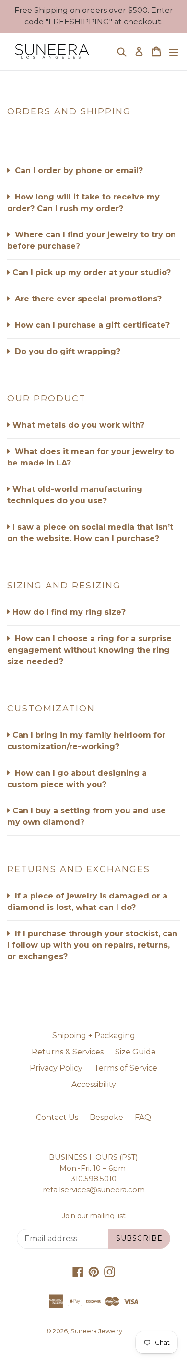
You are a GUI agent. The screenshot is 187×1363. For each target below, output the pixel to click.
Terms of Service (125, 1068)
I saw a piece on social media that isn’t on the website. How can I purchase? (90, 532)
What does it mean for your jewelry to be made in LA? (90, 457)
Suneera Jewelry (96, 1331)
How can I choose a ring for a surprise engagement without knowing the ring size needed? (89, 650)
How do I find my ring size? (69, 612)
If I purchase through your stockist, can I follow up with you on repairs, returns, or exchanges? (92, 945)
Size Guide (135, 1051)
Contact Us (57, 1117)
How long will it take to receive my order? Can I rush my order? (83, 202)
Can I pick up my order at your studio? (91, 272)
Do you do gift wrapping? (66, 351)
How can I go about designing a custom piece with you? (77, 778)
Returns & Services (68, 1051)
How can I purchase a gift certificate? (91, 325)
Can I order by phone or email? (77, 170)
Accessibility (93, 1084)
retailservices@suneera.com (94, 1189)
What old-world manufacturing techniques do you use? (74, 495)
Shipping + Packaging (93, 1035)
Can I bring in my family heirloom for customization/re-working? (86, 741)
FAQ (143, 1117)
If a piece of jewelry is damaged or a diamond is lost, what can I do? (87, 901)
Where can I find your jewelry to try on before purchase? (91, 240)
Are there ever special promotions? (87, 298)
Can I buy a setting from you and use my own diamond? (86, 816)
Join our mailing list (94, 1216)
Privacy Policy (56, 1068)
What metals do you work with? (78, 425)
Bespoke (106, 1117)
